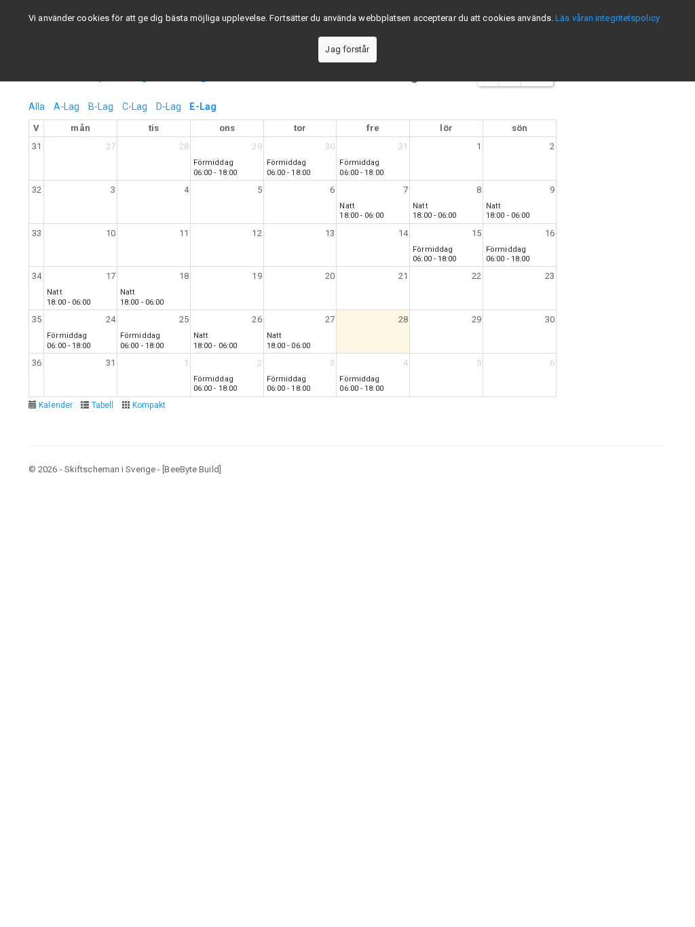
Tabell (103, 405)
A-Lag (67, 106)
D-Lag (169, 106)
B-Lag (101, 106)
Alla (37, 106)
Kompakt (149, 405)
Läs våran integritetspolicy (607, 18)
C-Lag (135, 106)
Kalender (56, 405)
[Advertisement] (347, 588)
